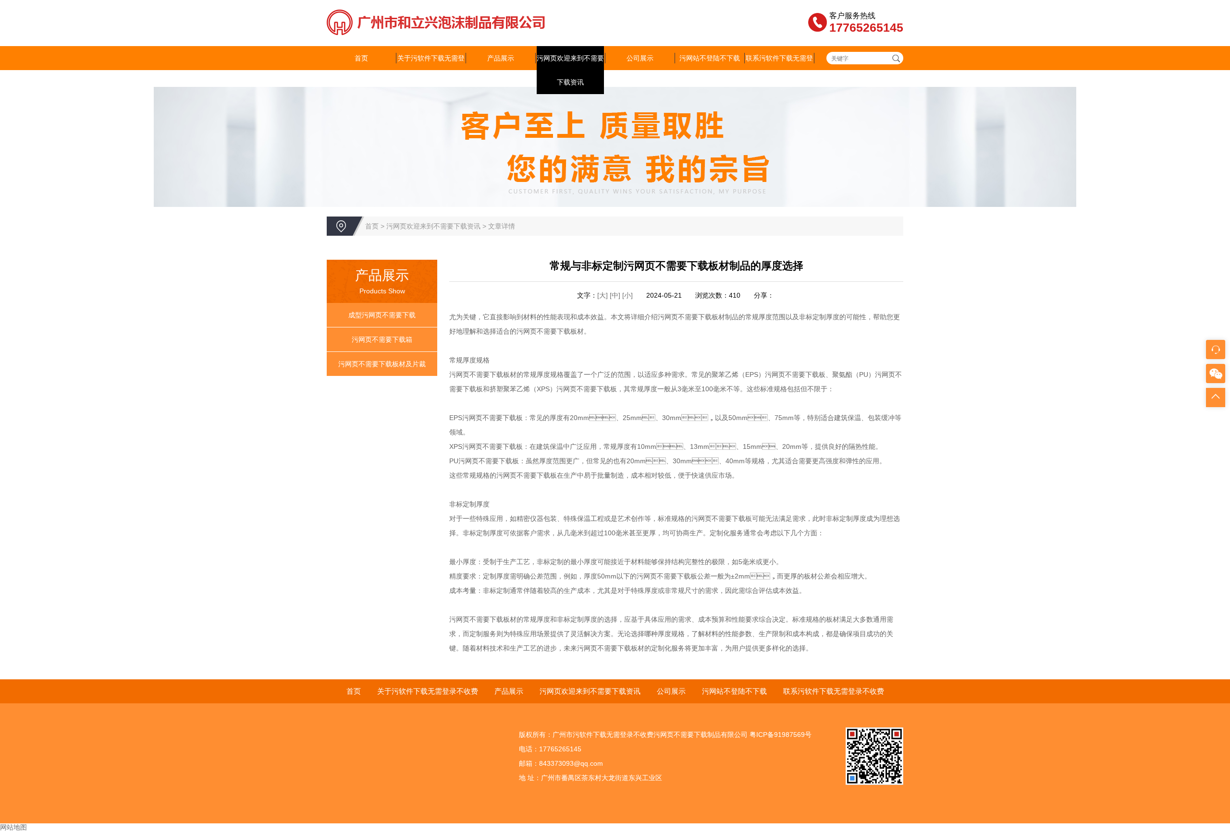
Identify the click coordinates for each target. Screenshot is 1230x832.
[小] (627, 295)
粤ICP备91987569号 (781, 734)
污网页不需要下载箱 (382, 339)
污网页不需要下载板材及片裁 (382, 364)
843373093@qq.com (571, 763)
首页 (361, 58)
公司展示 (640, 58)
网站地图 (13, 827)
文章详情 (501, 226)
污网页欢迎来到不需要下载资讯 (570, 70)
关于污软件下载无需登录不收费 (431, 70)
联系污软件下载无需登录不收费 (779, 70)
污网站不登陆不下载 (709, 58)
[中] (616, 295)
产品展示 (500, 58)
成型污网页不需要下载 (382, 315)
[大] (602, 295)
